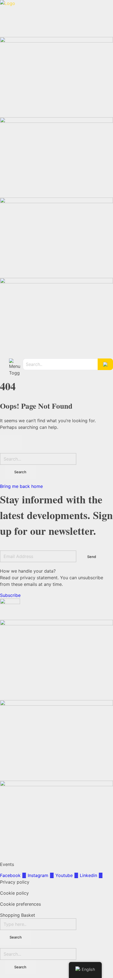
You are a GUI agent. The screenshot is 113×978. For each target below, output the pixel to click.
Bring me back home (21, 486)
